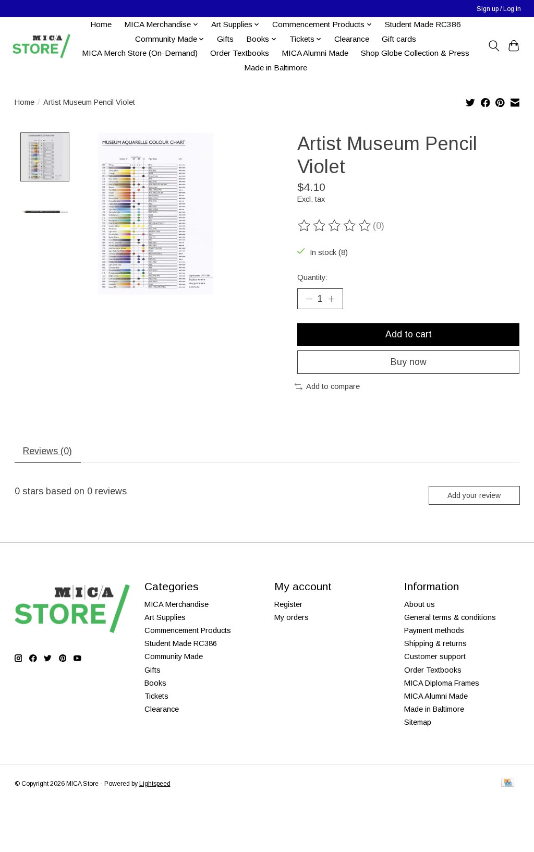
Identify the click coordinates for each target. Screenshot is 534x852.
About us (419, 604)
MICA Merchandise (176, 604)
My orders (291, 617)
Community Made (173, 656)
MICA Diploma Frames (441, 683)
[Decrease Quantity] (308, 298)
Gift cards (399, 38)
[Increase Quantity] (331, 298)
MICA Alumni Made (315, 52)
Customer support (435, 656)
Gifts (225, 38)
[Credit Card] (507, 783)
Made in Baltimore (275, 67)
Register (288, 604)
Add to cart (408, 334)
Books (155, 683)
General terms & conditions (450, 617)
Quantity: (312, 277)
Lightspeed (155, 783)
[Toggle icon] (493, 45)
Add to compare (333, 386)
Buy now (409, 362)
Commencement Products (187, 630)
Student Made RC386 (423, 24)
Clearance (351, 38)
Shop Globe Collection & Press (415, 52)
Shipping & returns (435, 643)
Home (101, 24)
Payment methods (434, 630)
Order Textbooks (239, 52)
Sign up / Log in (499, 9)
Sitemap (417, 722)
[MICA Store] (41, 46)
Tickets (156, 696)
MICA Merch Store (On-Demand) (140, 52)
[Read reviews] (335, 226)
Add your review (474, 495)
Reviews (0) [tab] (47, 451)
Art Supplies (165, 617)
